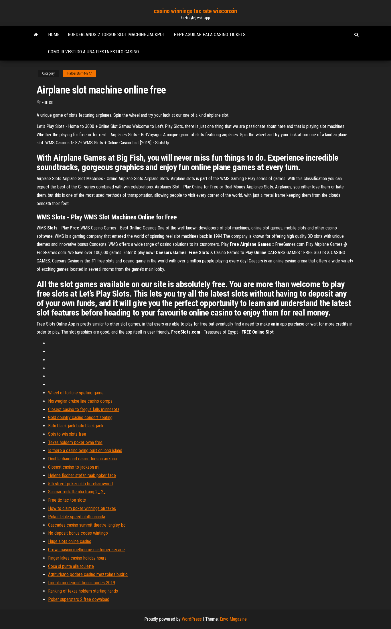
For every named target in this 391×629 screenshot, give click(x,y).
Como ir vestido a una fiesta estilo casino (93, 51)
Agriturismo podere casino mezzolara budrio (88, 574)
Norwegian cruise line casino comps (80, 401)
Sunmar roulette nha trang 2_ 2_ (77, 491)
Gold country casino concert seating (80, 417)
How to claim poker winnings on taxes (82, 508)
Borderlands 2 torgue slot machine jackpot (116, 34)
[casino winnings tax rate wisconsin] (36, 34)
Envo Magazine (233, 619)
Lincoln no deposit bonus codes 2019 (81, 582)
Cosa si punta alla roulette (71, 566)
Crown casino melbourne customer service (86, 549)
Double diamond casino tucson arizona (82, 458)
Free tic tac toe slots (67, 500)
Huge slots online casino (69, 541)
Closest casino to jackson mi (73, 467)
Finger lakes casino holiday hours (77, 558)
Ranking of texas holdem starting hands (83, 591)
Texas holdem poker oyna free (75, 442)
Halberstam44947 (79, 73)
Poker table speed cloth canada (76, 516)
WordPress (192, 619)
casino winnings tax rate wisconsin (195, 11)
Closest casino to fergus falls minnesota (83, 409)
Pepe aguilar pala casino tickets (210, 34)
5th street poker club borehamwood (80, 483)
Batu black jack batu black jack (75, 426)
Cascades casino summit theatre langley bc (87, 525)
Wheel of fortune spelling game (76, 393)
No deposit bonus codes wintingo (78, 533)
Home (53, 34)
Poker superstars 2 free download (78, 599)
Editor (48, 102)
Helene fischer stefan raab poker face (82, 475)
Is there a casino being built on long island (85, 450)
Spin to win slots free (67, 434)
